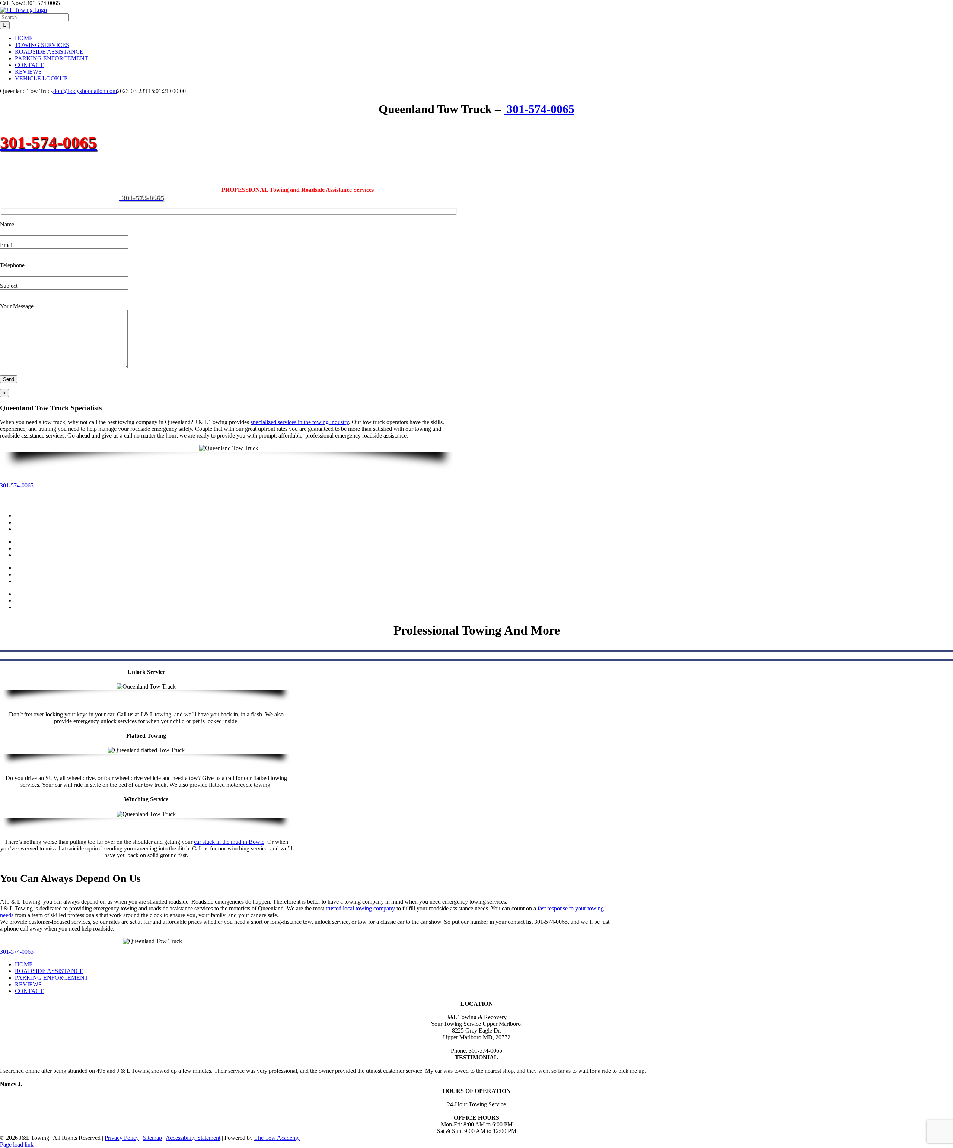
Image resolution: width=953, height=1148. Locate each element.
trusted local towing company (360, 908)
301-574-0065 (539, 109)
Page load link (17, 1144)
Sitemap (152, 1138)
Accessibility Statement (193, 1138)
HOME (24, 964)
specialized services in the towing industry (300, 422)
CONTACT (29, 991)
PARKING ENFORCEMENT (51, 977)
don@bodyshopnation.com (85, 91)
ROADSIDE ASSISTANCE (49, 971)
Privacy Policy (122, 1138)
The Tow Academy (277, 1138)
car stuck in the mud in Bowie (229, 842)
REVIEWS (28, 984)
